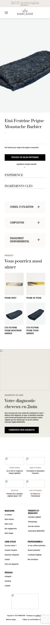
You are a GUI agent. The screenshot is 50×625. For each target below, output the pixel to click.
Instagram (8, 577)
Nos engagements (11, 529)
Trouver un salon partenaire (25, 158)
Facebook (8, 581)
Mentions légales (11, 619)
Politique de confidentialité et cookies (33, 619)
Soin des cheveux (34, 526)
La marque (8, 515)
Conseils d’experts (11, 550)
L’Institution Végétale (35, 555)
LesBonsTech (39, 616)
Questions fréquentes (12, 555)
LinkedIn (7, 586)
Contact (7, 560)
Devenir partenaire (34, 550)
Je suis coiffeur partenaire (36, 546)
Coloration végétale (34, 517)
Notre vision (9, 524)
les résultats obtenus (29, 2)
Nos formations (33, 560)
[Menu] (6, 12)
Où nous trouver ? (11, 546)
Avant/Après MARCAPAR (36, 531)
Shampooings (32, 522)
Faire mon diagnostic (12, 564)
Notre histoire (9, 519)
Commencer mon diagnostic (22, 430)
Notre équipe (9, 533)
